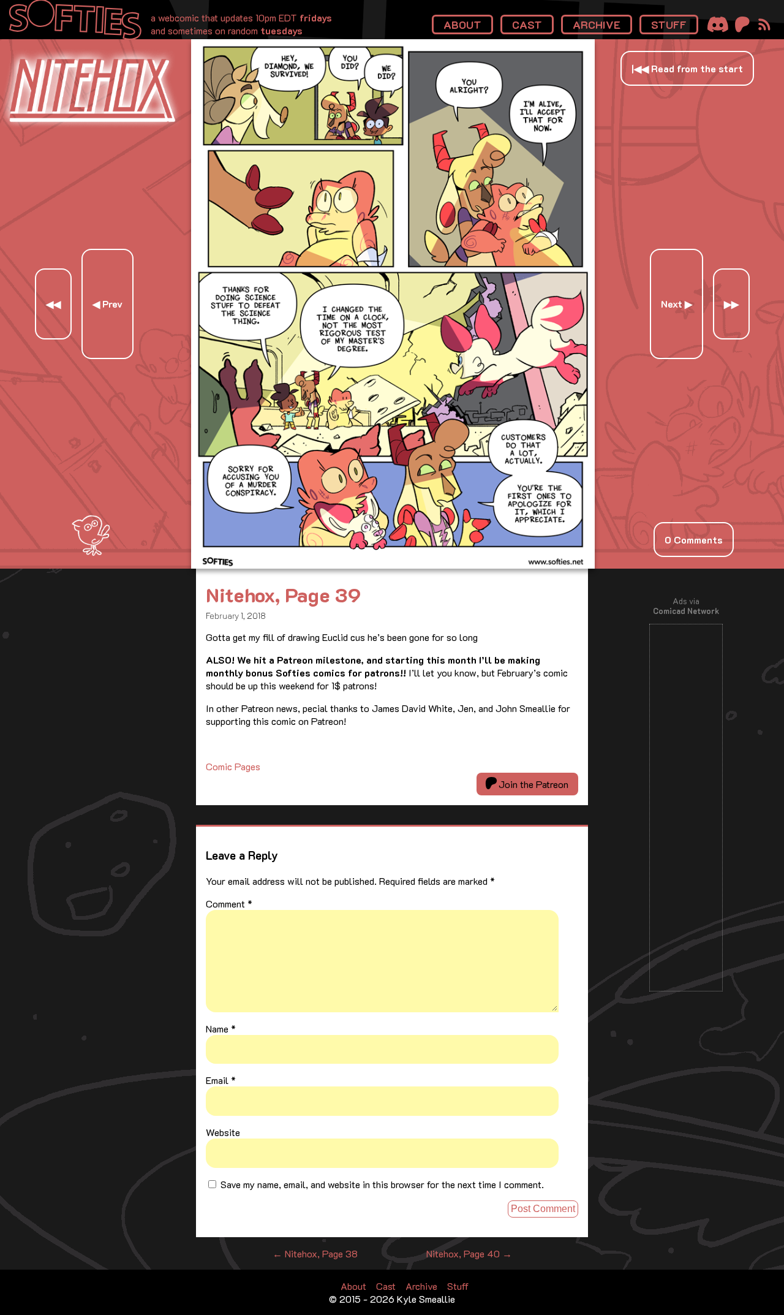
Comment (229, 903)
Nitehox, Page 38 (315, 1253)
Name (221, 1028)
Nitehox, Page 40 (469, 1253)
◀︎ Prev (107, 303)
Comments (694, 539)
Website (223, 1132)
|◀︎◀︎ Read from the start (687, 68)
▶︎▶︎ (731, 303)
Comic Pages (233, 766)
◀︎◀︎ (53, 303)
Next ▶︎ (676, 303)
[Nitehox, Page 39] (393, 564)
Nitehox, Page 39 (283, 594)
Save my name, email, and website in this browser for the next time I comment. (382, 1184)
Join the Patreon (532, 784)
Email (221, 1080)
